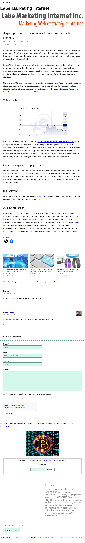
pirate (66, 502)
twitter (63, 510)
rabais (62, 505)
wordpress (49, 515)
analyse (53, 489)
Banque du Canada (67, 89)
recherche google (54, 507)
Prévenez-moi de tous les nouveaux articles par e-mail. (26, 399)
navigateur (78, 500)
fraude (27, 282)
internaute (53, 497)
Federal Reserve (9, 92)
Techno (13, 44)
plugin (70, 503)
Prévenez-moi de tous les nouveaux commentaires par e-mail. (28, 394)
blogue (73, 490)
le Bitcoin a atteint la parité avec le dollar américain (56, 142)
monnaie (33, 282)
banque (14, 282)
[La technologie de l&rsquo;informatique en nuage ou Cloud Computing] (42, 261)
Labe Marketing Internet (74, 537)
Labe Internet (35, 537)
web (71, 513)
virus (64, 513)
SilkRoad (42, 196)
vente (55, 513)
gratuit (79, 495)
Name (6, 344)
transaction (41, 282)
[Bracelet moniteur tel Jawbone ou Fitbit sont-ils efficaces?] (69, 261)
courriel (61, 492)
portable (74, 503)
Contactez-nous (5, 537)
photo (60, 503)
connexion (51, 491)
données (68, 492)
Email (5, 352)
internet (63, 497)
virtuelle (49, 282)
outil (57, 503)
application (62, 489)
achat (47, 489)
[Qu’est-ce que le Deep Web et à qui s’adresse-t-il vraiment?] (15, 261)
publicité (55, 505)
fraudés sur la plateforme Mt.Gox (35, 219)
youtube (55, 515)
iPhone (71, 497)
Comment (6, 369)
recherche (68, 505)
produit (48, 505)
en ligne (21, 282)
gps (75, 495)
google (70, 494)
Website (6, 361)
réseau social (70, 508)
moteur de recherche (65, 500)
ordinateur (50, 502)
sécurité (49, 510)
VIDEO (59, 513)
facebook (50, 494)
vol (54, 282)
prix (79, 503)
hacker (47, 497)
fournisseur (58, 494)
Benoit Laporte (9, 312)
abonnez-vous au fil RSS (50, 460)
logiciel (50, 500)
